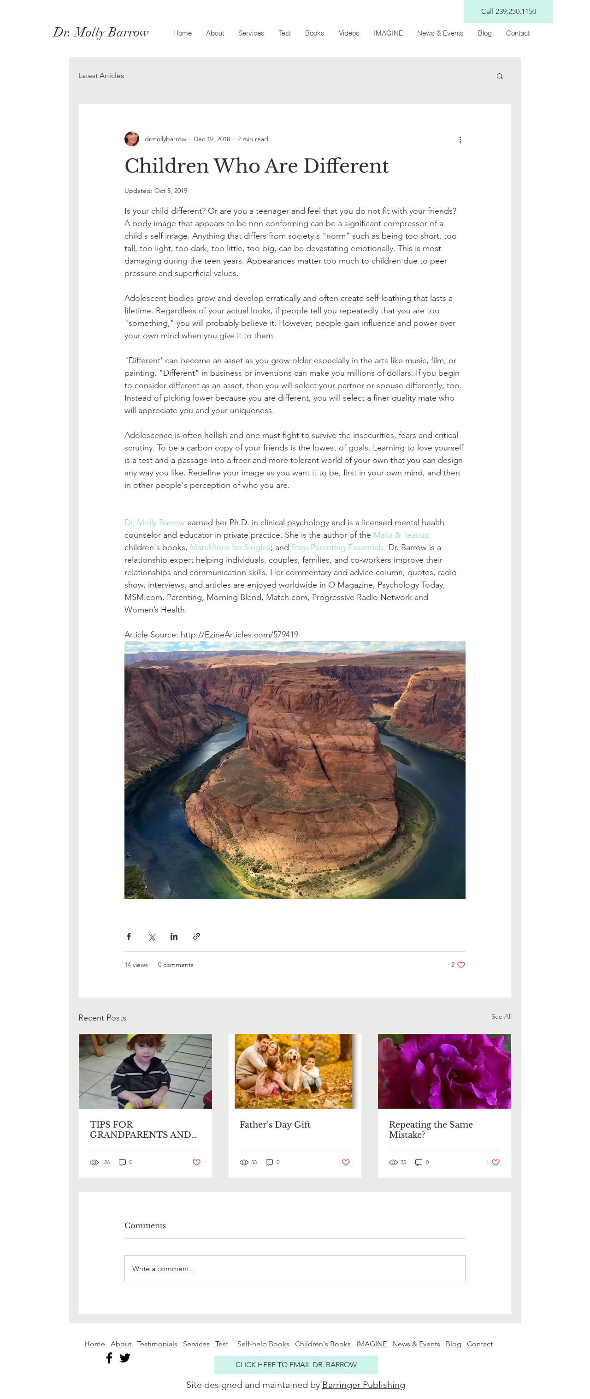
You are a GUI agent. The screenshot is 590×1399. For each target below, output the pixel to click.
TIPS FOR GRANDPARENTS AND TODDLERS (140, 1130)
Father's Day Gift (275, 1125)
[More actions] (460, 138)
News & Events (416, 1343)
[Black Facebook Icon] (109, 1358)
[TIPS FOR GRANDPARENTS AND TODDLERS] (145, 1071)
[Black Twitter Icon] (125, 1358)
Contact (480, 1343)
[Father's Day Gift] (295, 1071)
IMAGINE (371, 1343)
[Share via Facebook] (128, 936)
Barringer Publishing (363, 1384)
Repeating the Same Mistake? (431, 1130)
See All (501, 1016)
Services (196, 1343)
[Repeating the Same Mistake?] (444, 1071)
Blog (453, 1343)
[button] (500, 75)
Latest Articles (101, 75)
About (121, 1343)
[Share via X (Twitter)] (151, 936)
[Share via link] (196, 936)
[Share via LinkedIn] (174, 936)
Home (94, 1343)
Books (279, 1343)
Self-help (253, 1343)
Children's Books (323, 1343)
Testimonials (157, 1343)
